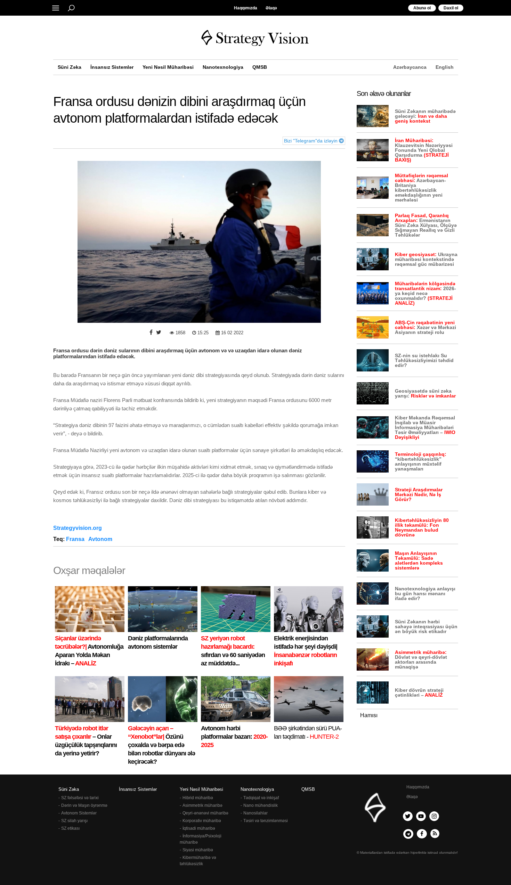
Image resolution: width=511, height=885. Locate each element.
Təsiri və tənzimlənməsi (265, 820)
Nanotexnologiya (223, 67)
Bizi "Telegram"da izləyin (311, 141)
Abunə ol (422, 8)
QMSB (259, 67)
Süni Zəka (69, 67)
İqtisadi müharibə (198, 828)
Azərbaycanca (410, 67)
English (445, 67)
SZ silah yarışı (74, 820)
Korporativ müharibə (201, 820)
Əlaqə (271, 8)
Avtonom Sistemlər (79, 813)
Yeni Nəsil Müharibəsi (168, 67)
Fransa (76, 539)
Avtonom (101, 539)
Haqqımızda (245, 8)
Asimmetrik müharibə (202, 805)
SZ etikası (70, 828)
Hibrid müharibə (197, 797)
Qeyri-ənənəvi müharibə (205, 813)
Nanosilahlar (255, 813)
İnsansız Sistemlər (111, 67)
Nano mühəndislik (260, 805)
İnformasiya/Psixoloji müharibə (200, 839)
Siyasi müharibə (197, 849)
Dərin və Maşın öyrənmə (84, 805)
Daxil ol (451, 8)
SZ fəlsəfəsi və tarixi (80, 797)
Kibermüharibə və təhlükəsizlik (198, 860)
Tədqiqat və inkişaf (261, 797)
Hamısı (369, 715)
